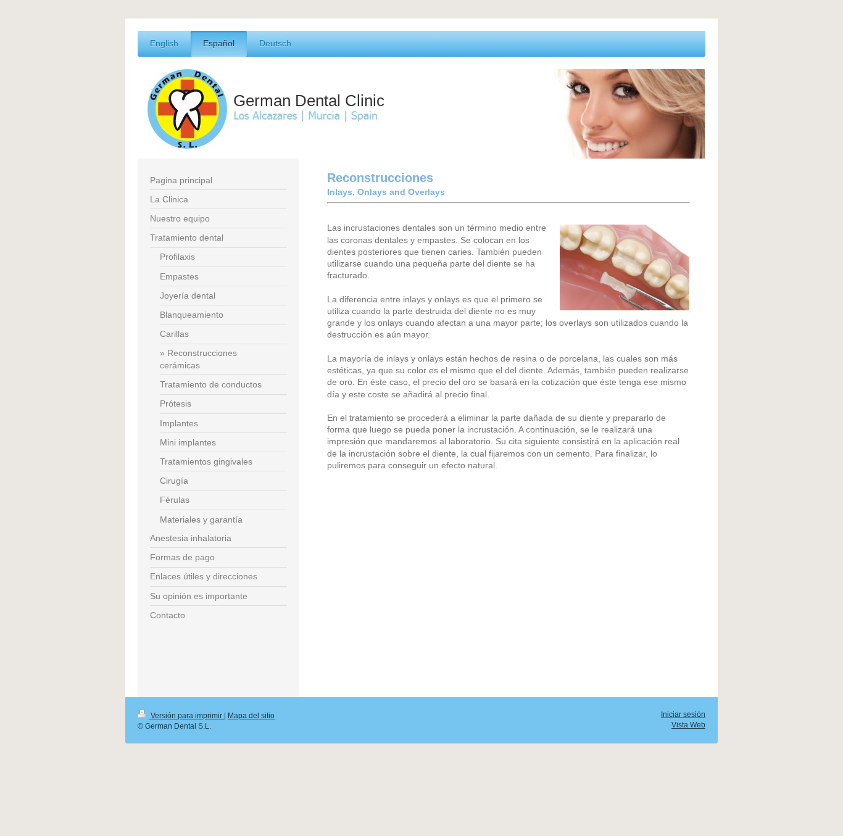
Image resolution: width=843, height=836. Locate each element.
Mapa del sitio (251, 715)
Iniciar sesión (683, 714)
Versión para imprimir (186, 715)
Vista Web (688, 725)
